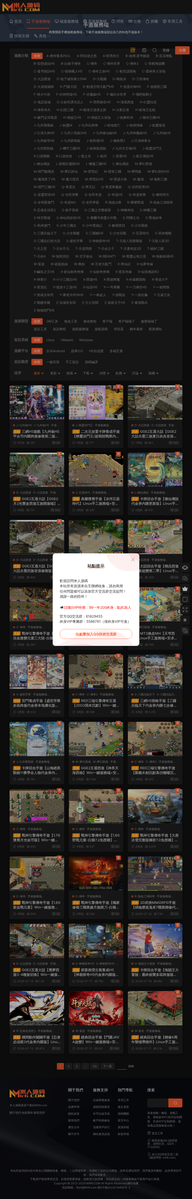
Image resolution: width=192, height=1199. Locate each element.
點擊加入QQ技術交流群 (98, 634)
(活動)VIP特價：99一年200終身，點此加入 (97, 607)
